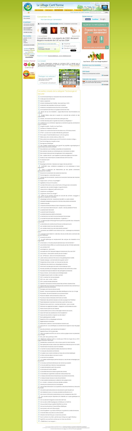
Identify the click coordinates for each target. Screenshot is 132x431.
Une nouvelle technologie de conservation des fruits (53, 399)
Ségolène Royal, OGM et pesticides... (49, 331)
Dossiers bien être (44, 23)
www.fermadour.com (85, 427)
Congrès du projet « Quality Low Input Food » (51, 126)
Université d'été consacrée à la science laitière (51, 412)
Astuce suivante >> (76, 36)
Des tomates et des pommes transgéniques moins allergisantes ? (56, 153)
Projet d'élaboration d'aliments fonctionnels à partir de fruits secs (56, 302)
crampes (27, 54)
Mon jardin (49, 10)
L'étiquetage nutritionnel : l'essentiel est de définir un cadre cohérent (57, 199)
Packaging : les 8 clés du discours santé (50, 289)
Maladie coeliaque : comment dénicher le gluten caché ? (54, 260)
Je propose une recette (29, 24)
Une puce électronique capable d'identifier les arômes (53, 404)
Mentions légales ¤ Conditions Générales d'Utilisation (75, 426)
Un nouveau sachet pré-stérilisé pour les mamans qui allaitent (55, 363)
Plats (25, 41)
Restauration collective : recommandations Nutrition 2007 (54, 323)
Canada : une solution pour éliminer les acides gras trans (54, 118)
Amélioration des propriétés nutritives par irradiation (53, 105)
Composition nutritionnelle (70, 23)
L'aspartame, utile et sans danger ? (48, 193)
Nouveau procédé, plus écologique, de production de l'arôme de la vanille (58, 268)
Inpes (26, 52)
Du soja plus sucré (44, 159)
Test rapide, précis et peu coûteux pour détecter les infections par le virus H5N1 (59, 344)
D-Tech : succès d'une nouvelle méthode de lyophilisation (54, 132)
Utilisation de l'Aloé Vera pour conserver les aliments (53, 415)
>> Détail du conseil (74, 66)
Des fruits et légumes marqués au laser (50, 141)
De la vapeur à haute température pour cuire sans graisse (54, 135)
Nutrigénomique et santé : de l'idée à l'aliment (51, 275)
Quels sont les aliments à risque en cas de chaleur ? (53, 315)
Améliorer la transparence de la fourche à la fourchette (53, 107)
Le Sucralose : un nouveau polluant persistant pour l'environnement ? (57, 242)
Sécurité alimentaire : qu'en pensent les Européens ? (53, 329)
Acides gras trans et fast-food (47, 99)
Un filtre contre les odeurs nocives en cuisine (51, 355)
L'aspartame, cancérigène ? (47, 191)
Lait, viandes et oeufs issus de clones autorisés (51, 226)
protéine (26, 48)
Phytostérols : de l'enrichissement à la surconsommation (54, 293)
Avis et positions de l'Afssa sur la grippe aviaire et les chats (54, 109)
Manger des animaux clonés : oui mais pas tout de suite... (54, 262)
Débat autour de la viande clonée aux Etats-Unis (52, 137)
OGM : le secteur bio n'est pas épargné (49, 277)
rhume (32, 50)
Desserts (26, 42)
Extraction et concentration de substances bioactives (53, 173)
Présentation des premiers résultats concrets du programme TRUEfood (57, 300)
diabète (30, 52)
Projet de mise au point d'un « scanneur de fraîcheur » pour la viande (57, 304)
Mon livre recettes (28, 27)
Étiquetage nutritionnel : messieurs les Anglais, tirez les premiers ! (56, 164)
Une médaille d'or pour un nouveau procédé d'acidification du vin (56, 392)
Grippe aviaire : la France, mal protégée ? (50, 180)
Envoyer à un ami (70, 46)
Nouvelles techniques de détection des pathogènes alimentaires (56, 270)
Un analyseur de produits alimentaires (49, 351)
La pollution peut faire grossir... (47, 212)
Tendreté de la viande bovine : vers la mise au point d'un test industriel (57, 342)
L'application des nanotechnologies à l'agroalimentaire (53, 187)
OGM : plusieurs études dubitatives (48, 281)
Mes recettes (39, 10)
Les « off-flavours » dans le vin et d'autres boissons (52, 255)
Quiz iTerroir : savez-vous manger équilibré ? (95, 61)
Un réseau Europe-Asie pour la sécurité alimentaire (53, 378)
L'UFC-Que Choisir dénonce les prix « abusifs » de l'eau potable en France (58, 207)
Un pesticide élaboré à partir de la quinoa (50, 367)
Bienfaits (61, 23)
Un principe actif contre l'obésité (48, 369)
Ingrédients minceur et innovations (48, 182)
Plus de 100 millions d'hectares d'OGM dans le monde (53, 297)
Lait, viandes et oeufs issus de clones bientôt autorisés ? (54, 228)
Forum (92, 3)
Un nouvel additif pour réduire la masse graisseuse (52, 365)
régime (31, 48)
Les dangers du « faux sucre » (47, 249)
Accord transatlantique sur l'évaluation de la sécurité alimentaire (56, 96)
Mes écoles (68, 10)
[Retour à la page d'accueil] (39, 24)
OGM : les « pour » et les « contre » (48, 279)
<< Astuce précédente (42, 36)
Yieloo (64, 428)
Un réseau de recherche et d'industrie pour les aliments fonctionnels (57, 375)
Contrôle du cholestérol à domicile (48, 128)
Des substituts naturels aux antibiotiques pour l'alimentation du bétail (57, 151)
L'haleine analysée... (45, 203)
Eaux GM (42, 162)
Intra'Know (79, 428)
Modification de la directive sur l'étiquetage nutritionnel (53, 264)
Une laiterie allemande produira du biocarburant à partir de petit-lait (57, 390)
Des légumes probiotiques (46, 143)
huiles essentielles (29, 56)
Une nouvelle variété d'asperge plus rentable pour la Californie (55, 402)
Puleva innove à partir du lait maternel (49, 308)
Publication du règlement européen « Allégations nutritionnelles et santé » (58, 306)
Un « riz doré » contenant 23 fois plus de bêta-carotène (53, 382)
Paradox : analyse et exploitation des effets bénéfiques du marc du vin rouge (59, 291)
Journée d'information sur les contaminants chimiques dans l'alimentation (58, 185)
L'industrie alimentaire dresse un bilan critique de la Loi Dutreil (55, 205)
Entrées (25, 40)
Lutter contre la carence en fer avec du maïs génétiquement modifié (57, 258)
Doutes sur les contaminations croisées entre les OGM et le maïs (56, 157)
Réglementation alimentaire (47, 321)
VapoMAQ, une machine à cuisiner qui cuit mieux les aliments (55, 419)
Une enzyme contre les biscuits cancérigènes (51, 384)
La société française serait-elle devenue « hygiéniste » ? (54, 218)
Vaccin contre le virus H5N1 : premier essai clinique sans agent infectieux (58, 417)
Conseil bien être (44, 17)
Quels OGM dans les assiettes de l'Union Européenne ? (53, 312)
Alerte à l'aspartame (45, 101)
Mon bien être (59, 10)
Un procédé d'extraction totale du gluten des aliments (53, 371)
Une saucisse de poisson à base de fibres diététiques (53, 406)
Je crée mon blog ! (28, 32)
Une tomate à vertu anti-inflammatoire (49, 408)
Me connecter (27, 18)
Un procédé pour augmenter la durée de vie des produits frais (55, 373)
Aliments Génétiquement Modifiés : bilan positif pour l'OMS (54, 103)
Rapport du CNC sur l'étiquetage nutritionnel (51, 319)
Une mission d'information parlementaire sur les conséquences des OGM (58, 394)
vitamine (27, 55)
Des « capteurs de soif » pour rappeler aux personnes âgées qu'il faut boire (58, 155)
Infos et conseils (54, 23)
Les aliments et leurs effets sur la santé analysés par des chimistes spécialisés (59, 245)
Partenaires (102, 3)
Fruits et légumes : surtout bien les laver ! (50, 175)
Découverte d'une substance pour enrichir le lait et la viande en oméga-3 (58, 139)
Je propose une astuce (29, 25)
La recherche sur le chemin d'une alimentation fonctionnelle (55, 216)
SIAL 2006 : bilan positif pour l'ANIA (48, 336)
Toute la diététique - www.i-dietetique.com (59, 55)
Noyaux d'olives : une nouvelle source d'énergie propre (53, 273)
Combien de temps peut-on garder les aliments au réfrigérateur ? (56, 120)
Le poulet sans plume (45, 237)
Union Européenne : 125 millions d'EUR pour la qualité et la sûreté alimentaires (59, 410)
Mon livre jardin (27, 28)
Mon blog (78, 10)
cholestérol (27, 50)
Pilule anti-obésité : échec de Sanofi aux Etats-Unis (52, 295)
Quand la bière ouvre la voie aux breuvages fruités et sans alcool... (56, 310)
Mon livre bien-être (28, 30)
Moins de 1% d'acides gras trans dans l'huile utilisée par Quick (55, 266)
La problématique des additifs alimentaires (50, 214)
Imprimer (67, 44)
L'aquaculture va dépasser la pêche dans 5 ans (51, 189)
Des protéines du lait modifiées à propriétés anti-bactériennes (55, 149)
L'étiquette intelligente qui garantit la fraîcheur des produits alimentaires (58, 201)
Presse (107, 3)
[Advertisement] (95, 98)
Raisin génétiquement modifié (47, 317)
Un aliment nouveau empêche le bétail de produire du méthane (56, 348)
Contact (97, 3)
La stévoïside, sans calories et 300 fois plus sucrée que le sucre (55, 224)
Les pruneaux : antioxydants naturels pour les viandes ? (54, 253)
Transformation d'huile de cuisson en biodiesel (51, 346)
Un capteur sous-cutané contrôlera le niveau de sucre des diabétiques (57, 353)
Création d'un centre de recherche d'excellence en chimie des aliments (58, 130)
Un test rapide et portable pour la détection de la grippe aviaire (55, 380)
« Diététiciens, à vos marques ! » (48, 421)
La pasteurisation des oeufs (47, 210)
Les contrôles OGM (45, 247)
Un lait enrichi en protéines (47, 357)
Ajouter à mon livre (70, 48)
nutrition (32, 54)
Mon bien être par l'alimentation (51, 19)
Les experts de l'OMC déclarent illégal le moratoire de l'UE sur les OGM (57, 251)
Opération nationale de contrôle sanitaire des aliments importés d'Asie (57, 283)
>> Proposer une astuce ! (48, 83)
